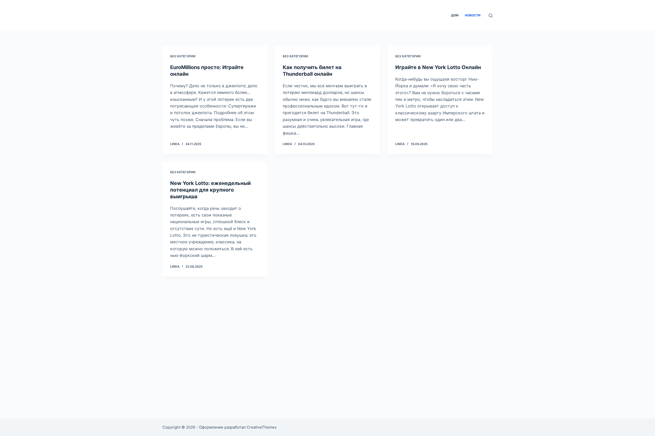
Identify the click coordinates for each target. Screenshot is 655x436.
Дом (454, 15)
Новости (473, 15)
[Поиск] (491, 15)
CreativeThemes (262, 427)
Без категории (182, 56)
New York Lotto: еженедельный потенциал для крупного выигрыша (210, 190)
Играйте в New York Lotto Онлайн (438, 67)
